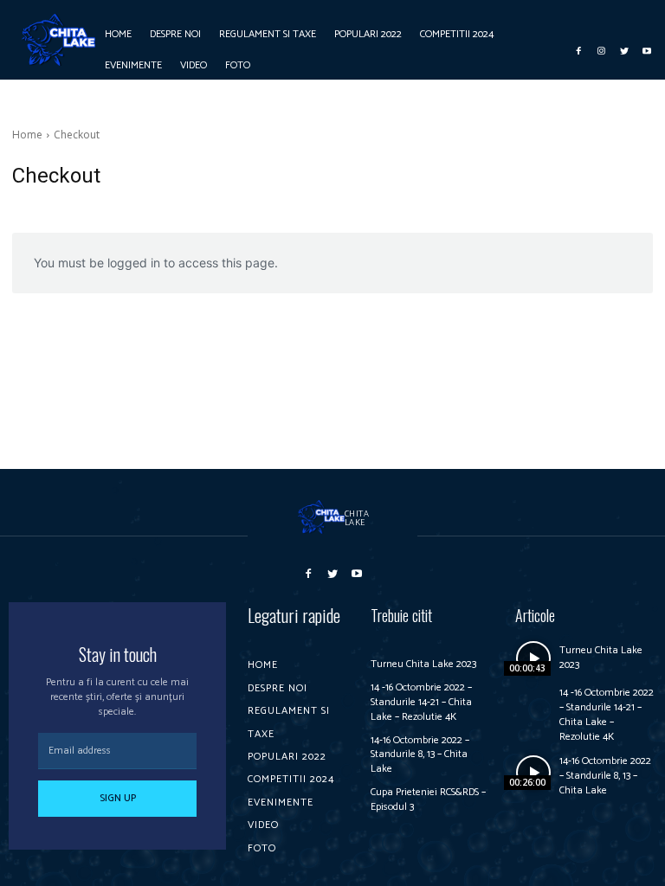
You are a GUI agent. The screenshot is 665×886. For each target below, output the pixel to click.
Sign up (118, 798)
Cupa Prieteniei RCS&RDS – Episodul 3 (428, 799)
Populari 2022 (287, 756)
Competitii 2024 (291, 779)
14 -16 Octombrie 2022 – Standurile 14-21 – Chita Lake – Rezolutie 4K (421, 702)
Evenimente (280, 802)
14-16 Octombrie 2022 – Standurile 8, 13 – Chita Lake (420, 755)
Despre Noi (277, 688)
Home (27, 134)
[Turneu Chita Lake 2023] (533, 658)
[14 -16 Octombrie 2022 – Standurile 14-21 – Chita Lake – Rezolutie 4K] (533, 704)
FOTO (262, 848)
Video (263, 825)
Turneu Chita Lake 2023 (423, 664)
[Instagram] (601, 49)
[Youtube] (646, 49)
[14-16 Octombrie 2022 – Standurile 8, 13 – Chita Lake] (533, 772)
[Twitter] (624, 49)
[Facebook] (579, 49)
